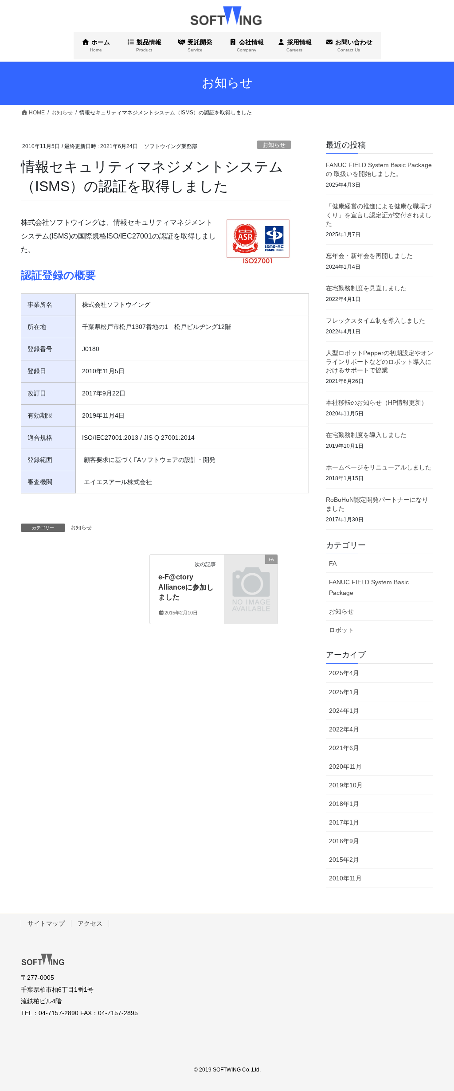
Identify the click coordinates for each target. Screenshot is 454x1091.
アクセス (90, 923)
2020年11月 (345, 766)
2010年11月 (345, 878)
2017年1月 (344, 822)
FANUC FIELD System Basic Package (369, 587)
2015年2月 (344, 859)
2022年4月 (344, 729)
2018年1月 (344, 803)
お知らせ (274, 144)
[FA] (251, 570)
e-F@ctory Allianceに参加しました (186, 587)
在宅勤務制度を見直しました (366, 288)
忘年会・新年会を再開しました (369, 255)
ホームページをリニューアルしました (378, 467)
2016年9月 (344, 841)
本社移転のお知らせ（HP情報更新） (376, 402)
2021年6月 (344, 747)
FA (333, 563)
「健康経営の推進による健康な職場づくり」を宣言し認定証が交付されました (378, 215)
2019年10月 (346, 785)
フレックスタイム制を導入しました (375, 320)
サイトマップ (46, 923)
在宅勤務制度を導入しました (366, 434)
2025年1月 (344, 692)
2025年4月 (344, 672)
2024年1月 (344, 710)
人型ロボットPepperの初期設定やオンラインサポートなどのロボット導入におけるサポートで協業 (379, 361)
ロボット (341, 629)
